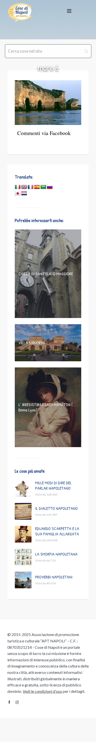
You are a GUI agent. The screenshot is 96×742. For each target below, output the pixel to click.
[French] (30, 187)
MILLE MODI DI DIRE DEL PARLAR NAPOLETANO (53, 485)
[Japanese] (18, 193)
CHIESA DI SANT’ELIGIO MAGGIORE (45, 273)
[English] (24, 187)
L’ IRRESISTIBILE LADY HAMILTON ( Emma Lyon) (45, 407)
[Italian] (18, 187)
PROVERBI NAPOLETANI (53, 577)
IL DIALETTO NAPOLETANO (56, 508)
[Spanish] (37, 187)
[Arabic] (43, 187)
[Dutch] (24, 193)
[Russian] (50, 187)
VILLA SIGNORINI (31, 343)
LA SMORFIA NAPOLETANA (56, 554)
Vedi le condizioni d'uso (42, 691)
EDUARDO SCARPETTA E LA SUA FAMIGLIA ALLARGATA (57, 531)
